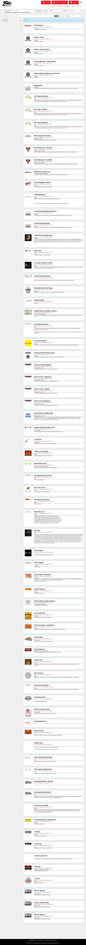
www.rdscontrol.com (54, 943)
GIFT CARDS (67, 6)
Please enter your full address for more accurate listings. (17, 12)
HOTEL (74, 2)
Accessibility (31, 940)
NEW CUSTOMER (60, 2)
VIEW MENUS (59, 6)
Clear (60, 16)
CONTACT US (78, 6)
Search (56, 16)
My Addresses (38, 10)
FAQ (73, 6)
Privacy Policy (54, 940)
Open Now (5, 19)
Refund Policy (47, 940)
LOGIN (47, 2)
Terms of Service (39, 940)
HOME (53, 6)
